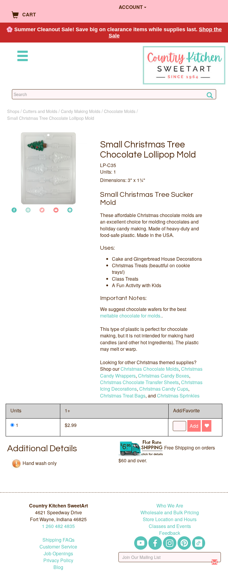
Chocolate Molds (119, 111)
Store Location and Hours (170, 519)
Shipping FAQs (58, 539)
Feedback (169, 532)
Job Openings (58, 553)
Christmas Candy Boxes (163, 375)
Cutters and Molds (40, 111)
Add (194, 425)
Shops (13, 111)
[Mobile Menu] (21, 57)
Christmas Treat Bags (122, 395)
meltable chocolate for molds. (131, 315)
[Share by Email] (55, 209)
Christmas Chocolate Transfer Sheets (139, 382)
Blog (58, 567)
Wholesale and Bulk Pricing (169, 512)
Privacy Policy (58, 560)
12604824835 (58, 526)
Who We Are (169, 505)
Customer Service (58, 546)
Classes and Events (170, 526)
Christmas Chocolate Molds (150, 368)
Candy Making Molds (80, 111)
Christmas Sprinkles (178, 395)
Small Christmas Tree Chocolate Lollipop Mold (50, 118)
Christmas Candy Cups (163, 388)
